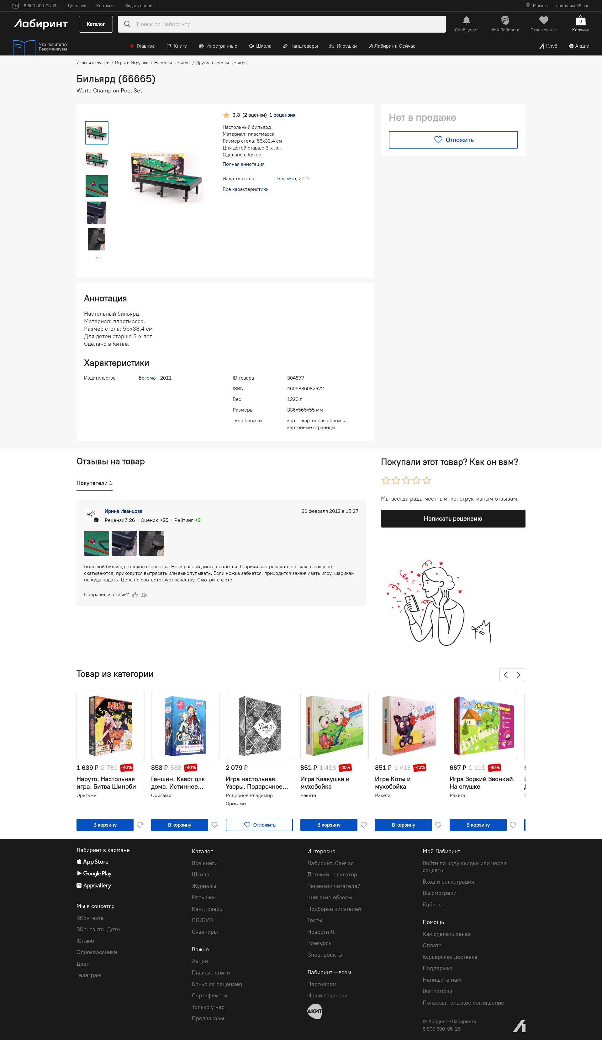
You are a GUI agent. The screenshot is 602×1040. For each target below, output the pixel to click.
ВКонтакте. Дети (98, 929)
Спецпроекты (324, 954)
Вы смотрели (440, 893)
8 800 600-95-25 (442, 1029)
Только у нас (208, 1007)
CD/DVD (202, 920)
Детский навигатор (332, 874)
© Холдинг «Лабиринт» (449, 1021)
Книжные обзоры (329, 897)
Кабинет (433, 904)
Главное (146, 46)
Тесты (314, 920)
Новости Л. (321, 931)
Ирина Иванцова (123, 511)
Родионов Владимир (249, 795)
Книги (180, 46)
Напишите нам (442, 979)
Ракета (308, 795)
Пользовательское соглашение (463, 1002)
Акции (582, 46)
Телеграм (89, 975)
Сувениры (205, 931)
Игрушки (347, 46)
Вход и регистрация (448, 881)
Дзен (83, 963)
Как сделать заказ (447, 934)
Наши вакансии (327, 995)
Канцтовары (304, 46)
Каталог (96, 24)
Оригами (87, 795)
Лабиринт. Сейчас (394, 46)
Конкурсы (320, 943)
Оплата (432, 945)
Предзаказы (208, 1018)
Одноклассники (97, 952)
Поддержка (438, 968)
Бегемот (286, 178)
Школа (264, 46)
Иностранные (221, 46)
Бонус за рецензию (217, 984)
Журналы (204, 886)
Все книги (205, 863)
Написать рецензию (453, 518)
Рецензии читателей (334, 886)
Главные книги (211, 972)
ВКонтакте (90, 918)
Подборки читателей (334, 909)
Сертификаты (209, 995)
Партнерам (321, 984)
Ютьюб (85, 941)
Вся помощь (438, 991)
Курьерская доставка (450, 956)
